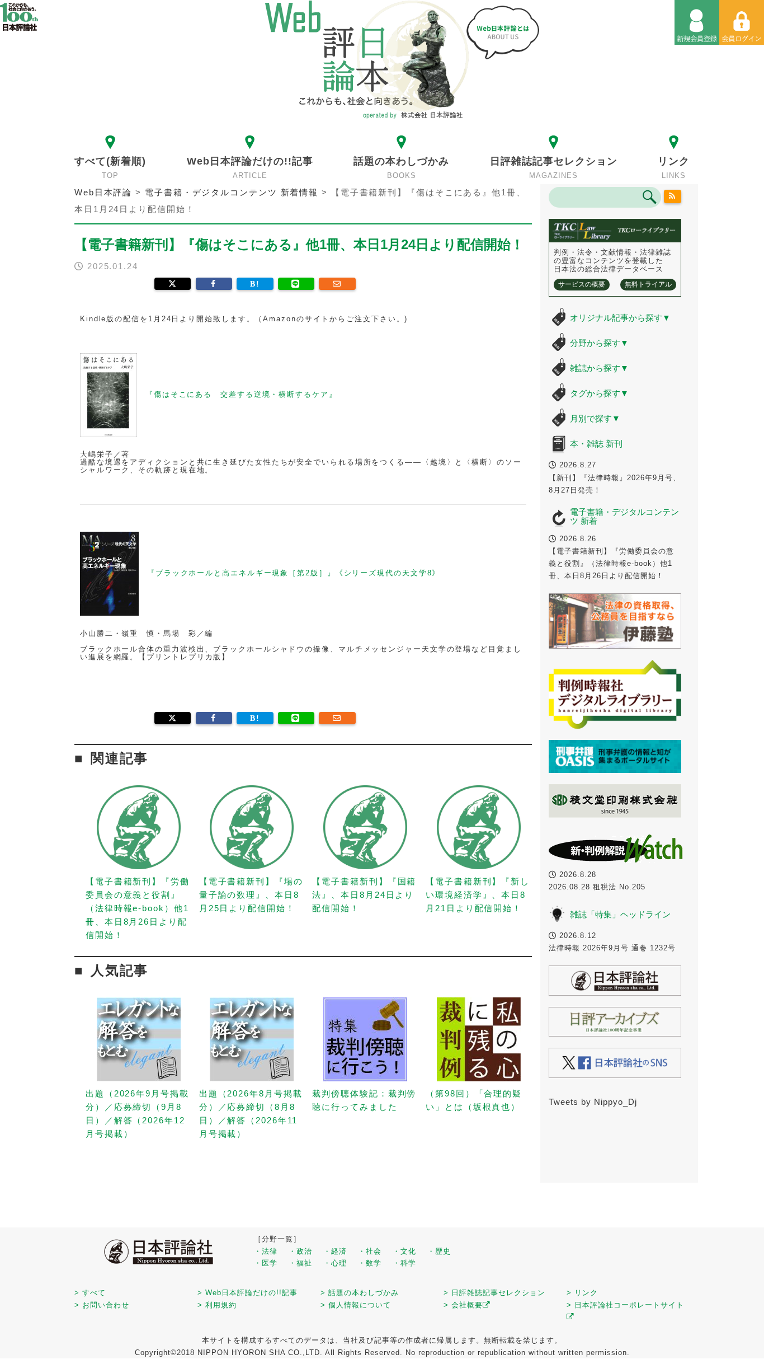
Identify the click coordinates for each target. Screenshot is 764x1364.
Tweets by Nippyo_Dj (593, 1102)
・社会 (369, 1251)
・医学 (265, 1263)
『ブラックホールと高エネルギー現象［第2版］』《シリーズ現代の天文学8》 (293, 573)
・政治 (300, 1251)
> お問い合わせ (101, 1305)
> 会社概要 (463, 1305)
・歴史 (439, 1251)
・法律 (265, 1251)
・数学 (369, 1263)
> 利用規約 (217, 1305)
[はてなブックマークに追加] (255, 284)
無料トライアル (648, 284)
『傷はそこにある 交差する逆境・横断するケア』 (241, 394)
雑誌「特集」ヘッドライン (620, 914)
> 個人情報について (355, 1305)
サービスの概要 (581, 284)
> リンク (582, 1292)
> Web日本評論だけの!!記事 (247, 1292)
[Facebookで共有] (214, 284)
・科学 (404, 1263)
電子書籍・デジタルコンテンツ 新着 (624, 516)
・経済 (335, 1251)
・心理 (335, 1263)
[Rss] (673, 196)
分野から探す (599, 343)
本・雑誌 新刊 (596, 443)
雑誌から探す (599, 368)
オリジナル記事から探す (620, 317)
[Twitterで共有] (172, 284)
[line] (296, 284)
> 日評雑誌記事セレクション (494, 1292)
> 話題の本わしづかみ (359, 1292)
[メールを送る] (337, 284)
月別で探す (595, 418)
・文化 (404, 1251)
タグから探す (599, 393)
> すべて (90, 1292)
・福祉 (300, 1263)
